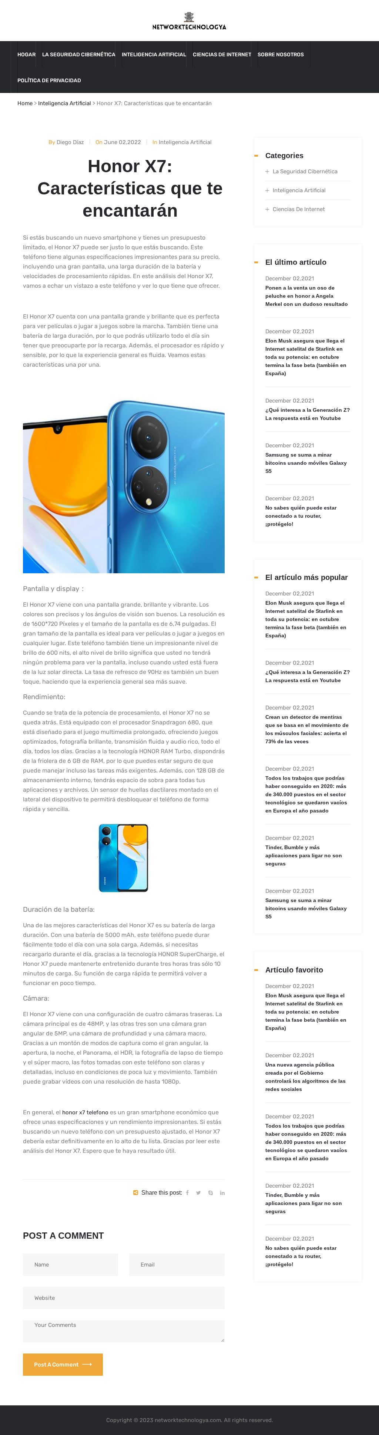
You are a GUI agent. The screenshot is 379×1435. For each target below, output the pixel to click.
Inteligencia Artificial (154, 54)
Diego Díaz (70, 142)
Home (25, 103)
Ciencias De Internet (222, 54)
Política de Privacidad (49, 80)
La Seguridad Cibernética (78, 54)
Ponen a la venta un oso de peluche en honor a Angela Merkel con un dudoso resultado (306, 296)
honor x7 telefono (85, 1112)
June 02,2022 (122, 142)
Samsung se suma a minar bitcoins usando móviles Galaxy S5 (306, 463)
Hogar (26, 54)
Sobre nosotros (281, 54)
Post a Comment (56, 1364)
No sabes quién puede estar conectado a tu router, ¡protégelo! (300, 516)
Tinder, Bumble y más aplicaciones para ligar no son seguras (303, 855)
